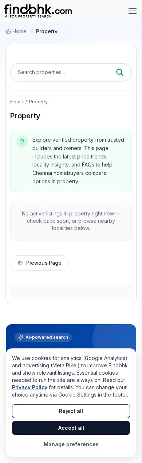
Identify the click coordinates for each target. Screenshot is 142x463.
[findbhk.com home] (38, 11)
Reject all (71, 411)
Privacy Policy (29, 387)
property (47, 31)
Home (16, 101)
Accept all (71, 428)
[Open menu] (132, 11)
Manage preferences (71, 444)
